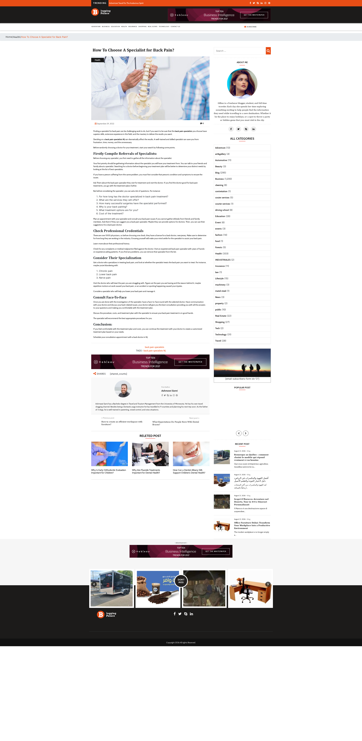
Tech (217, 328)
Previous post (107, 418)
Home (9, 37)
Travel (218, 340)
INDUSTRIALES (222, 259)
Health (124, 26)
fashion (218, 235)
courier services (222, 203)
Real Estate (153, 26)
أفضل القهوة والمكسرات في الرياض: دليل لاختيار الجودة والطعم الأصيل (251, 479)
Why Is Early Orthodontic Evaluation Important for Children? (108, 471)
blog (217, 172)
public (218, 309)
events (218, 228)
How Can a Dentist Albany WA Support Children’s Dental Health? (189, 471)
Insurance (132, 26)
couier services (222, 197)
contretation (221, 191)
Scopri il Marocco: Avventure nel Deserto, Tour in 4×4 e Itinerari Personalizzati (251, 502)
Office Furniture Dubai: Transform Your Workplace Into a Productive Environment (252, 525)
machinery (220, 284)
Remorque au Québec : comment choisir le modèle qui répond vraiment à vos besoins (251, 457)
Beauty (218, 166)
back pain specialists (154, 347)
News (218, 297)
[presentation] (239, 433)
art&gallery (220, 154)
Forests (218, 247)
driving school (222, 210)
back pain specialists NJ (155, 350)
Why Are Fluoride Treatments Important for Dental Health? (146, 471)
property (219, 303)
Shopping (142, 26)
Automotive (221, 160)
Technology (164, 26)
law (217, 272)
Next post (194, 418)
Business (106, 26)
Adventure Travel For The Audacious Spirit (126, 3)
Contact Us (175, 26)
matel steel (220, 291)
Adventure (96, 26)
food (217, 241)
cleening (219, 185)
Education (115, 26)
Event (218, 222)
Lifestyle (219, 278)
